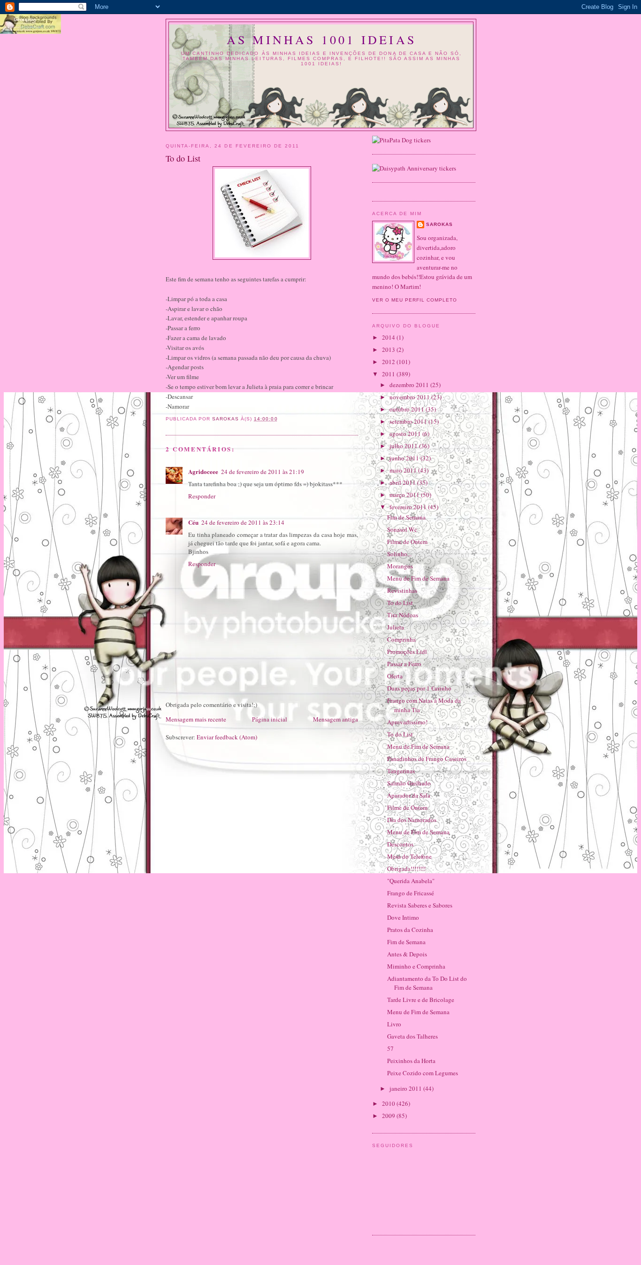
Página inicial (269, 719)
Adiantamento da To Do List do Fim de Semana (427, 983)
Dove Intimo (403, 917)
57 (390, 1048)
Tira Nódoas (402, 615)
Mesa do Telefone (409, 856)
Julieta (395, 627)
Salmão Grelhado (409, 783)
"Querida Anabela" (411, 881)
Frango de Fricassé (410, 893)
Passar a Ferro (404, 664)
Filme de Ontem (407, 541)
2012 (389, 361)
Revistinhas (402, 590)
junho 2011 (404, 458)
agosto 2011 (405, 433)
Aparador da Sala (408, 795)
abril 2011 (403, 482)
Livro (394, 1024)
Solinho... (399, 554)
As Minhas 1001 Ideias (321, 39)
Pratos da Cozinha (410, 929)
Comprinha (401, 639)
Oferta (395, 676)
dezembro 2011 (409, 384)
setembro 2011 (408, 421)
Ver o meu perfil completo (414, 300)
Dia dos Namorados (411, 819)
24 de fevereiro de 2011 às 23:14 (242, 522)
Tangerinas (401, 771)
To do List (400, 602)
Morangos (400, 566)
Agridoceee (203, 471)
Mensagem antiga (335, 719)
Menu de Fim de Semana (418, 578)
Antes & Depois (407, 954)
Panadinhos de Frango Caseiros (426, 758)
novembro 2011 (410, 397)
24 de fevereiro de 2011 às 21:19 (262, 471)
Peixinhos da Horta (411, 1060)
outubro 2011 (407, 409)
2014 (389, 337)
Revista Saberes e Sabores (419, 905)
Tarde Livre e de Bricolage (420, 999)
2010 (389, 1103)
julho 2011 (404, 446)
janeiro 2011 (406, 1088)
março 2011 (405, 494)
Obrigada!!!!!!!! (406, 868)
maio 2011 (403, 470)
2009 (389, 1115)
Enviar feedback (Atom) (227, 737)
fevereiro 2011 (408, 507)
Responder (201, 496)
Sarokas (439, 224)
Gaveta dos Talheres (412, 1036)
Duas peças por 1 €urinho (419, 688)
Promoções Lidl (407, 651)
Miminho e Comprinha (416, 966)
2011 (389, 374)
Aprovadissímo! (407, 722)
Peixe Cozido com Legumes (422, 1073)
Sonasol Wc (402, 529)
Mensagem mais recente (196, 719)
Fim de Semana (406, 517)
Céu (193, 522)
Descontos (400, 844)
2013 (389, 349)
